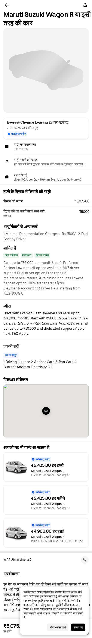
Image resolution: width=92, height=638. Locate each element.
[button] (47, 201)
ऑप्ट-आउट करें (58, 627)
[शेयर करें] (85, 5)
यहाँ (80, 609)
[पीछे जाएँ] (7, 5)
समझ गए (78, 627)
